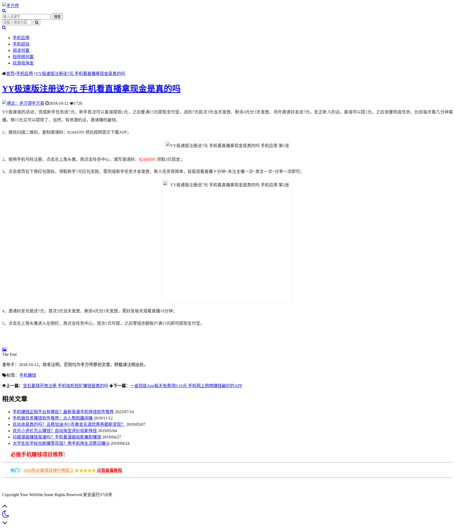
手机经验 (21, 44)
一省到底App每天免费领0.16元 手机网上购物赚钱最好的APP (186, 385)
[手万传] (10, 5)
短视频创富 (23, 56)
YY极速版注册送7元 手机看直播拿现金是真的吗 (80, 73)
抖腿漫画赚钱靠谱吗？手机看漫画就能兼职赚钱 (57, 437)
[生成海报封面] (4, 349)
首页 (10, 73)
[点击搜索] (4, 10)
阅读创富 (21, 50)
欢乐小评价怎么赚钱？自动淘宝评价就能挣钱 (55, 430)
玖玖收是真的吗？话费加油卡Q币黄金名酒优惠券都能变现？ (69, 424)
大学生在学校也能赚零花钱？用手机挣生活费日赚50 (61, 443)
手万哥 (38, 103)
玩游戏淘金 (23, 63)
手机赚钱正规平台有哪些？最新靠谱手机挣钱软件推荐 (63, 412)
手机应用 (21, 38)
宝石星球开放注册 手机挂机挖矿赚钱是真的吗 (65, 385)
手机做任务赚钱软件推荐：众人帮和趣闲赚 (53, 418)
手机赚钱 (27, 375)
